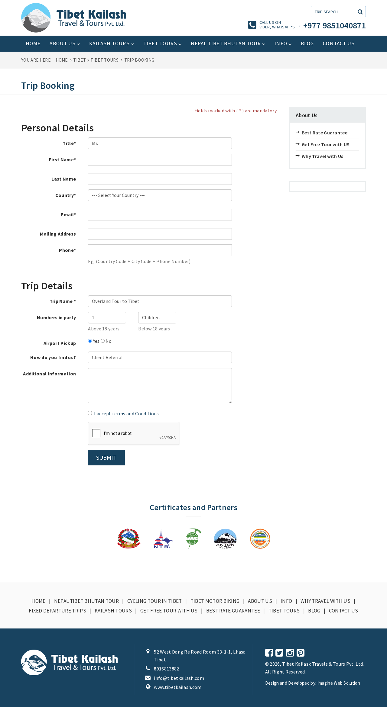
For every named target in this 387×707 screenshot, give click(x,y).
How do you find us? (53, 357)
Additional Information (49, 374)
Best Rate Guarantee (324, 133)
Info (281, 43)
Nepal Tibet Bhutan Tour (226, 43)
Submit (106, 457)
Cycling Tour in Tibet (154, 601)
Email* (68, 214)
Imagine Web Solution (338, 683)
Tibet (79, 60)
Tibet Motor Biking (215, 601)
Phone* (67, 250)
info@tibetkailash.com (179, 678)
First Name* (62, 159)
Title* (69, 143)
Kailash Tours (109, 43)
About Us (63, 43)
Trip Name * (63, 301)
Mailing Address (58, 234)
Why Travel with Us (322, 156)
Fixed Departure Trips (57, 610)
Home (33, 43)
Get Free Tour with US (326, 144)
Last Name (63, 179)
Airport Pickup (60, 343)
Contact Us (339, 43)
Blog (307, 43)
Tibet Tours (160, 43)
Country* (65, 195)
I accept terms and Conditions (126, 413)
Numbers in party (56, 317)
